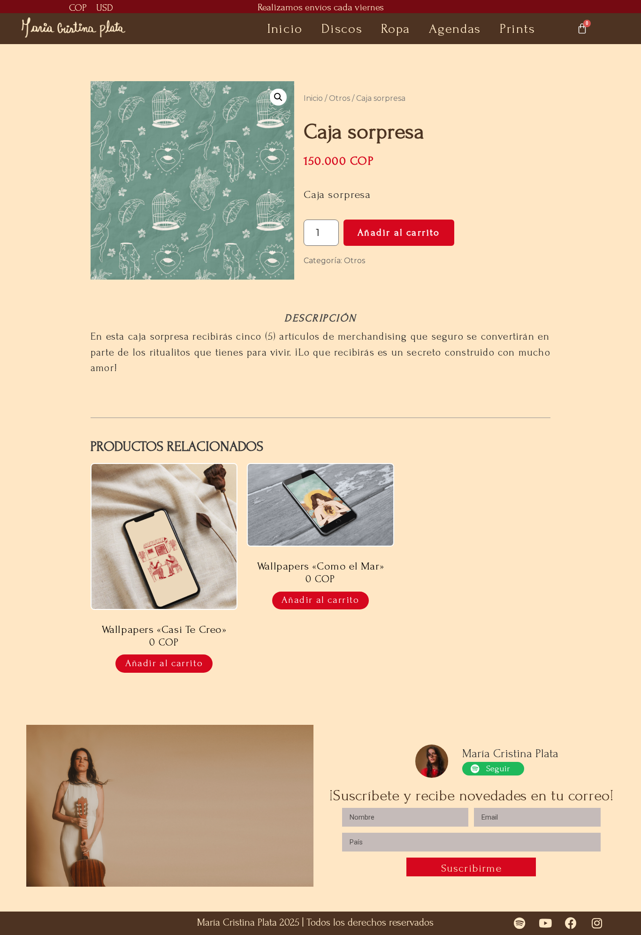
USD (104, 7)
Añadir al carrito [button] (164, 663)
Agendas (455, 28)
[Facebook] (571, 923)
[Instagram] (597, 923)
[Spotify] (519, 923)
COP (78, 7)
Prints (517, 28)
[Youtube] (545, 923)
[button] (278, 97)
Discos (341, 28)
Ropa (395, 28)
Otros (339, 98)
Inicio (285, 28)
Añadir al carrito (399, 232)
